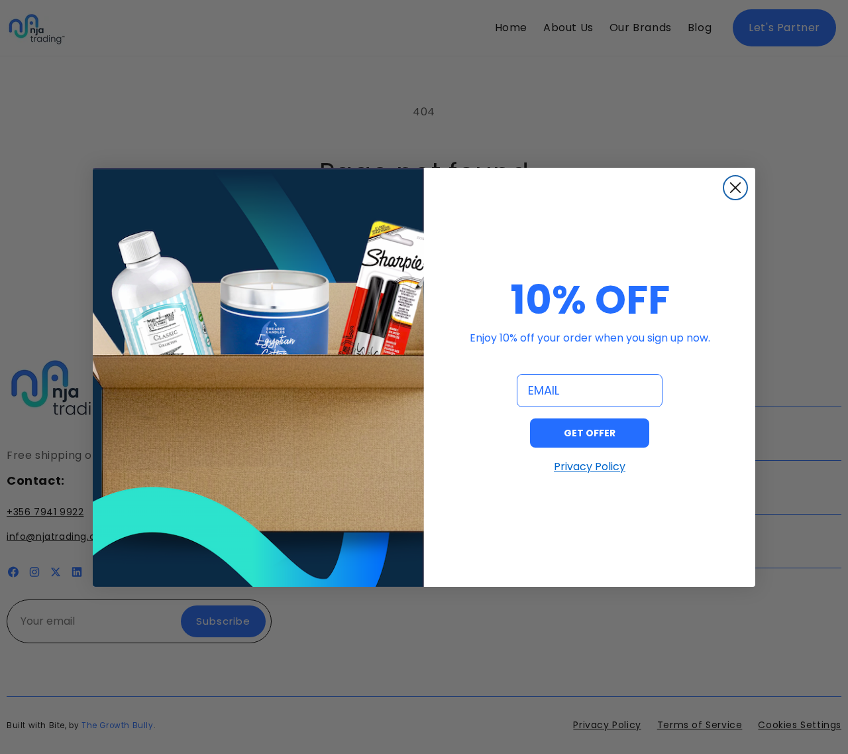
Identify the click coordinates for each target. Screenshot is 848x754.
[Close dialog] (735, 188)
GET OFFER (589, 432)
